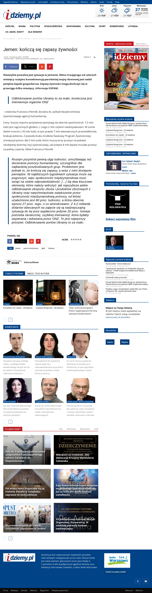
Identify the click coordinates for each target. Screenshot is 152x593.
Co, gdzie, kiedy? (14, 31)
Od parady (71, 357)
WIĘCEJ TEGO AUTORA (38, 273)
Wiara (22, 26)
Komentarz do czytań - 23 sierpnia (120, 135)
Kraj (60, 429)
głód (43, 248)
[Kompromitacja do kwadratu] (17, 345)
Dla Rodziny (35, 31)
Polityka (35, 26)
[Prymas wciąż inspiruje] (49, 345)
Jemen (17, 248)
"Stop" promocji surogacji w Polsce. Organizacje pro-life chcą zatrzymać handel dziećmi (83, 311)
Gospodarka (73, 26)
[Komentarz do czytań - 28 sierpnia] (18, 292)
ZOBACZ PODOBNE (14, 273)
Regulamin (44, 590)
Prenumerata (72, 2)
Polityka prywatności (60, 590)
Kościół (9, 26)
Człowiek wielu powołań (116, 277)
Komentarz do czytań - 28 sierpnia (17, 308)
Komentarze (117, 26)
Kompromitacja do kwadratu (14, 357)
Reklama (84, 2)
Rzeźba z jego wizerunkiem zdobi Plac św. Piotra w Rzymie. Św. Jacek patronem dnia (126, 290)
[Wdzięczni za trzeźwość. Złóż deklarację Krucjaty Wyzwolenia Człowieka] (77, 450)
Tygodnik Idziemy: (10, 2)
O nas (5, 590)
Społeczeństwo (53, 26)
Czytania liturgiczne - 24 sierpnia (119, 144)
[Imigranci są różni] (49, 390)
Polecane (129, 590)
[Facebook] (138, 581)
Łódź (96, 429)
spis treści (141, 44)
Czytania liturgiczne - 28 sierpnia (49, 308)
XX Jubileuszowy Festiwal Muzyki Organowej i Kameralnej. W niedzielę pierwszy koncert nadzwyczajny (75, 524)
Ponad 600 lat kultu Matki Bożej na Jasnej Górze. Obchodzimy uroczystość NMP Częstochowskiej (127, 124)
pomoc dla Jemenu (31, 248)
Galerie (94, 2)
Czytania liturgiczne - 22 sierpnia (119, 140)
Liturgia (133, 26)
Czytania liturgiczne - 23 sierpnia (119, 130)
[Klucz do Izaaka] (17, 390)
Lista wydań (43, 2)
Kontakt (24, 590)
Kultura (90, 26)
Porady (110, 2)
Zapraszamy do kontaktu (118, 317)
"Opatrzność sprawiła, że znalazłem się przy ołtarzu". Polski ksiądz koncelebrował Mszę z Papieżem (125, 270)
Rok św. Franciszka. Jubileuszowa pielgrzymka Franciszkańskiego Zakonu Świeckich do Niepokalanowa (25, 456)
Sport (102, 26)
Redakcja (14, 590)
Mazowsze (85, 429)
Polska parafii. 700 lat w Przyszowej (80, 402)
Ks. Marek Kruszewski (111, 247)
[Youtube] (146, 581)
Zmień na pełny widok (116, 571)
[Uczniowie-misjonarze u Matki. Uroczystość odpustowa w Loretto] (27, 517)
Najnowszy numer (28, 2)
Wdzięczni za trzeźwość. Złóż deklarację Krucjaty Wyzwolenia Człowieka (75, 458)
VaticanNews (31, 262)
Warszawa (71, 429)
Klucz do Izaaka (9, 402)
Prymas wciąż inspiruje (44, 357)
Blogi (117, 2)
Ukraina (51, 248)
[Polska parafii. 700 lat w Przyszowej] (81, 390)
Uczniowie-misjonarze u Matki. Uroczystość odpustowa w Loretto (25, 527)
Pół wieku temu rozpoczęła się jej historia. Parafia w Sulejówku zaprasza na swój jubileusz (25, 491)
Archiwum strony (57, 2)
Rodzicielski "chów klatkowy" (118, 264)
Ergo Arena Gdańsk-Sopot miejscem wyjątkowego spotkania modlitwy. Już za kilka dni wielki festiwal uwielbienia (77, 490)
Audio (101, 2)
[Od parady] (81, 345)
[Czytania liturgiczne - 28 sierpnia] (50, 292)
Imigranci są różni (42, 402)
